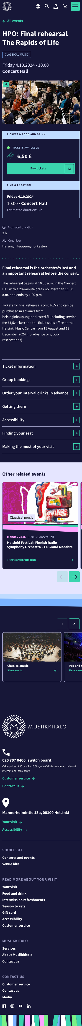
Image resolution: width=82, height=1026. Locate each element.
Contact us (10, 786)
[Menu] (75, 6)
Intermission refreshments (23, 900)
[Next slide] (74, 576)
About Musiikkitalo (17, 955)
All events (15, 21)
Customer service (16, 779)
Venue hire (10, 864)
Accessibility (12, 830)
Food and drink (14, 893)
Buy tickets (38, 168)
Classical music (16, 54)
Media (7, 997)
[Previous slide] (62, 576)
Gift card (9, 912)
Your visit (9, 822)
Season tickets (13, 906)
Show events (15, 670)
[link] (65, 6)
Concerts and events (18, 857)
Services (9, 948)
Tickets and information (21, 560)
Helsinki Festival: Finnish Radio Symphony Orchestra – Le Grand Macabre (40, 545)
